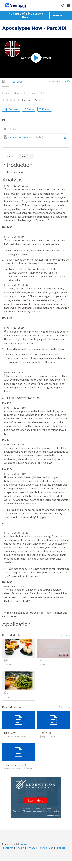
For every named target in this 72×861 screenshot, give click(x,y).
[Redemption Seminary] (36, 797)
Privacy (31, 847)
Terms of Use (45, 847)
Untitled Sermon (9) (15, 765)
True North (10, 732)
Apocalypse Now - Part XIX (26, 137)
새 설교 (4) (45, 732)
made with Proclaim (57, 81)
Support (60, 847)
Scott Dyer (17, 81)
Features (8, 847)
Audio (13, 128)
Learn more (59, 15)
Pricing (20, 847)
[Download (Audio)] (65, 128)
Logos (23, 844)
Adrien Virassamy (12, 768)
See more (64, 635)
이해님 (42, 736)
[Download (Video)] (65, 137)
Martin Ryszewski (12, 736)
